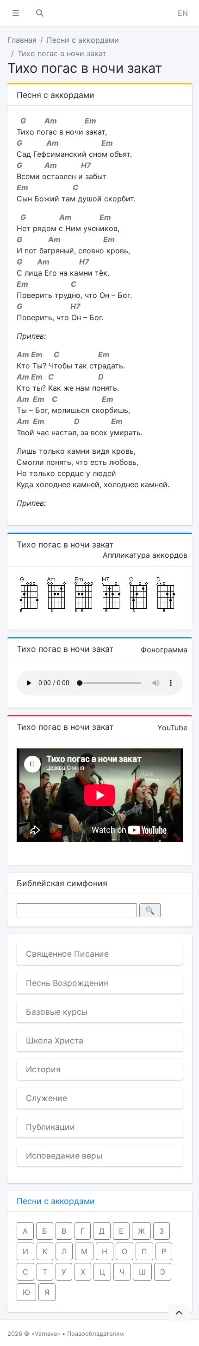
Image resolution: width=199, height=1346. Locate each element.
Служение (46, 1098)
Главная (22, 40)
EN (183, 13)
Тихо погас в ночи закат (62, 53)
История (43, 1069)
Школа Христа (54, 1040)
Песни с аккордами (83, 40)
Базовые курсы (56, 1012)
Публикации (50, 1127)
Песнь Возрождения (67, 983)
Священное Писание (67, 954)
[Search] (40, 13)
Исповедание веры (64, 1155)
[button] (16, 13)
